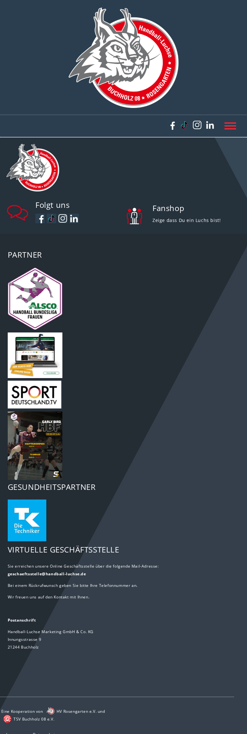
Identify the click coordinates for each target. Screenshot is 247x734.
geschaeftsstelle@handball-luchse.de (47, 574)
